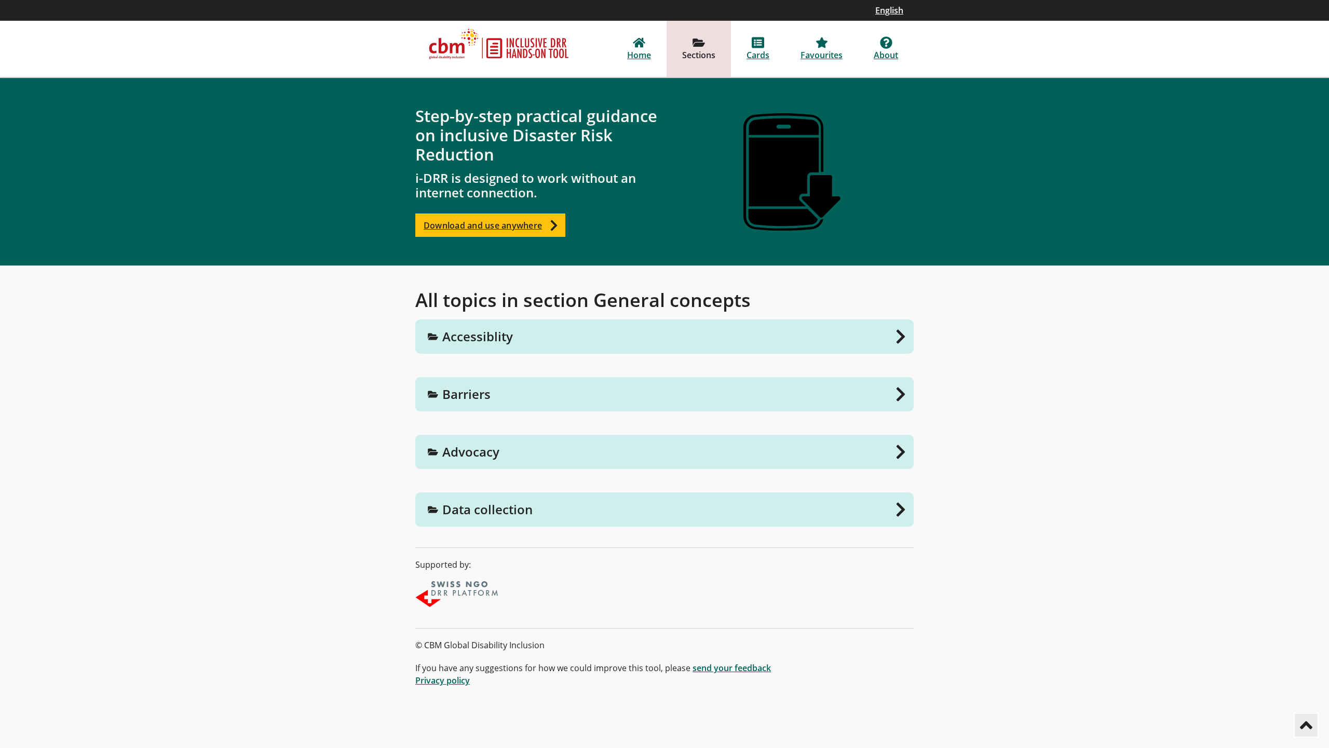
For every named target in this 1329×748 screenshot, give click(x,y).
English (889, 10)
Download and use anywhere (483, 225)
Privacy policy (442, 680)
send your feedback (732, 668)
